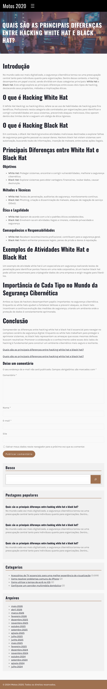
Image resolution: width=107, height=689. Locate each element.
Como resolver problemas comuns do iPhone (35, 578)
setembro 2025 (19, 629)
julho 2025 (17, 636)
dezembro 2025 (19, 619)
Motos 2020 (14, 5)
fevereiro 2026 (19, 616)
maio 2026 (17, 606)
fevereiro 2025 (19, 646)
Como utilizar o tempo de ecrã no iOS (30, 582)
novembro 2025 (19, 623)
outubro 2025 (18, 626)
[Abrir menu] (33, 6)
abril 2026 (16, 609)
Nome (7, 407)
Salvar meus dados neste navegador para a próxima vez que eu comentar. (45, 446)
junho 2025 (17, 639)
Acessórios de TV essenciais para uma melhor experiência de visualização (51, 575)
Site (5, 433)
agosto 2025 (18, 633)
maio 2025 (17, 643)
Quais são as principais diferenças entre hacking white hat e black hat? (43, 349)
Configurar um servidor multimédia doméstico (36, 585)
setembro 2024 (19, 659)
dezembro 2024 (19, 649)
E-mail (7, 420)
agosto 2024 (18, 663)
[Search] (96, 479)
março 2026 (17, 612)
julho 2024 (17, 666)
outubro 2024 (18, 656)
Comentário (10, 375)
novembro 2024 (19, 653)
